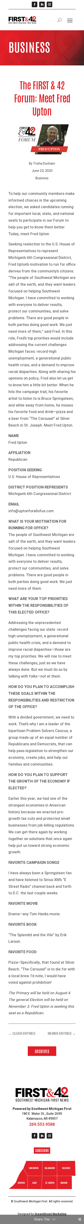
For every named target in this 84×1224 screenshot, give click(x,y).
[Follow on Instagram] (49, 4)
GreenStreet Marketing (50, 1214)
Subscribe (42, 1150)
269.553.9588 (42, 1124)
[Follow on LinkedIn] (42, 4)
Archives (42, 1051)
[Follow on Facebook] (34, 4)
